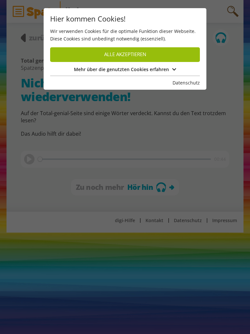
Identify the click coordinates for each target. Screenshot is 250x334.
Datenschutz (186, 83)
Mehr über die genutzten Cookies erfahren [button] (121, 69)
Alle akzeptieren (125, 54)
